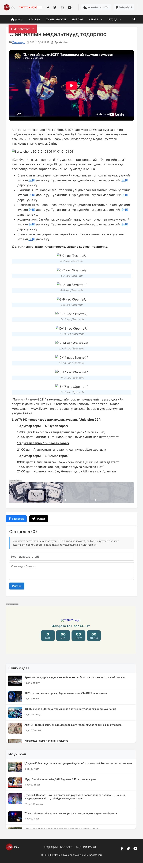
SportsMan (61, 42)
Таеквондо (18, 42)
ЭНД (32, 180)
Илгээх (17, 586)
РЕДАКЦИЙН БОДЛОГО (58, 847)
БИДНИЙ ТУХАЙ (86, 847)
